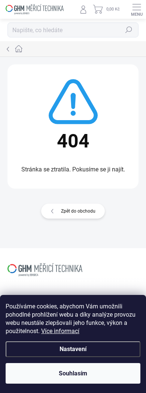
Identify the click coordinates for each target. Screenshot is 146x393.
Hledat (129, 30)
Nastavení (73, 349)
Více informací (60, 331)
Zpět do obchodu (78, 211)
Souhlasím (73, 373)
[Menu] (136, 9)
